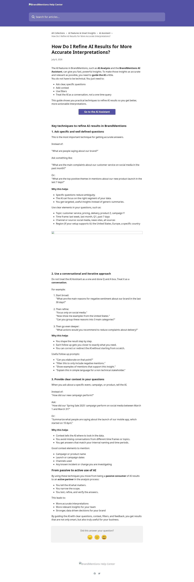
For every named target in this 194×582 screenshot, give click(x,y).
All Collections (58, 33)
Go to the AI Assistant (97, 111)
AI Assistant (104, 33)
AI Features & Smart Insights (82, 33)
